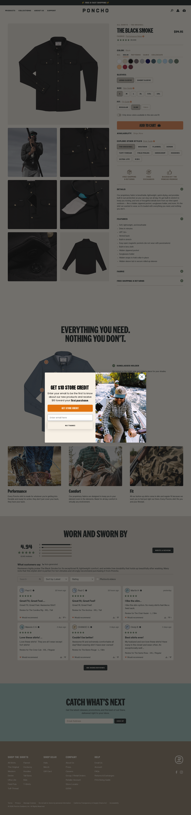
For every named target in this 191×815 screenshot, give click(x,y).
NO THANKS (70, 425)
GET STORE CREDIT (70, 408)
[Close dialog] (142, 377)
